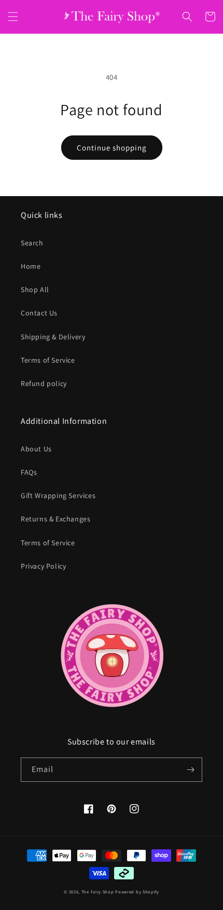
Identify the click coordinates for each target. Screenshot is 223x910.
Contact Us (39, 313)
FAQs (29, 472)
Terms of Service (48, 360)
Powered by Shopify (137, 891)
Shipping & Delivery (53, 336)
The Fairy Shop (97, 891)
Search (32, 242)
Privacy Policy (43, 566)
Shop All (35, 289)
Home (30, 266)
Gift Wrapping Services (58, 495)
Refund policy (44, 383)
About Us (36, 448)
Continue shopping (112, 148)
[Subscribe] (190, 769)
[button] (13, 16)
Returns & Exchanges (55, 518)
